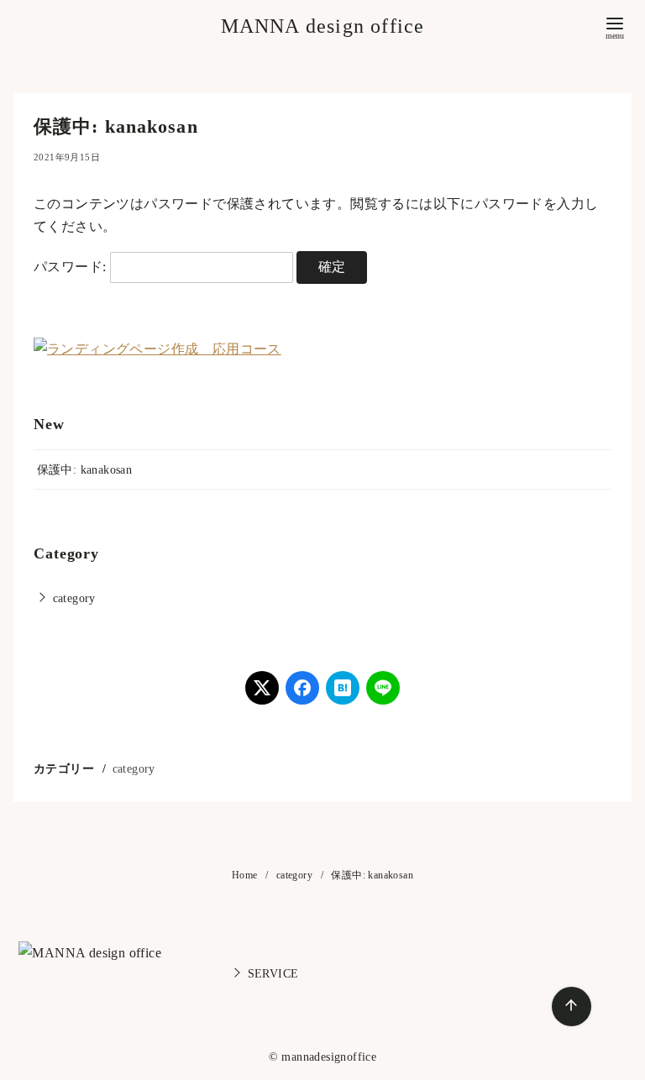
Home (246, 875)
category (74, 598)
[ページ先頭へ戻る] (571, 1006)
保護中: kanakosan (85, 469)
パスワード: (72, 267)
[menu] (615, 26)
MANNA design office (323, 26)
